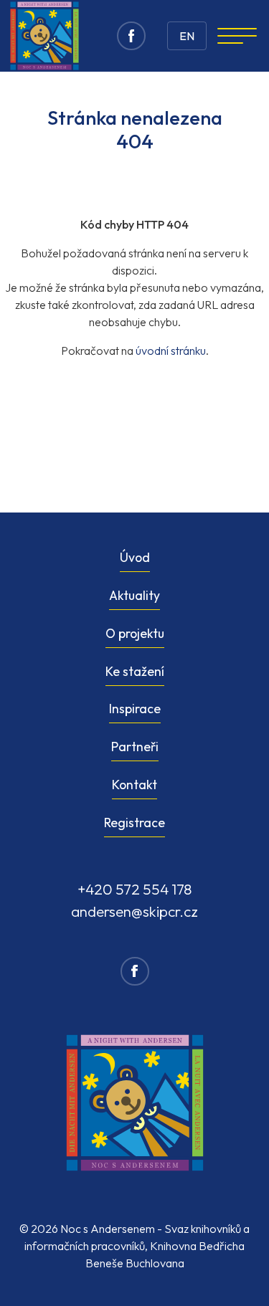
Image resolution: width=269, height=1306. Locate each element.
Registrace (134, 822)
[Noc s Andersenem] (44, 36)
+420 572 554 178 (134, 889)
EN (186, 36)
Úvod (135, 557)
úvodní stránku (171, 350)
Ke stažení (134, 671)
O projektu (134, 633)
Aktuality (134, 595)
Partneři (135, 746)
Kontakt (134, 784)
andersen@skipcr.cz (134, 911)
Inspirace (135, 708)
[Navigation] (237, 36)
